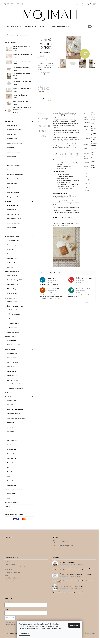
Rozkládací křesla (12, 258)
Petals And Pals (11, 400)
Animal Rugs (10, 422)
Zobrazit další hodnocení (88, 303)
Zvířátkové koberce (12, 205)
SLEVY (7, 393)
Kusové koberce (11, 493)
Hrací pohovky (10, 349)
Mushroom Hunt (12, 458)
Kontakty (7, 561)
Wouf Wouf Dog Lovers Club (15, 409)
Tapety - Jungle (11, 156)
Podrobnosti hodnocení (44, 60)
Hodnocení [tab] (44, 126)
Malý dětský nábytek (13, 332)
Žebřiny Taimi (13, 310)
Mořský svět (10, 188)
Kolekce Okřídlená (11, 503)
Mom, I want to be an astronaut (16, 418)
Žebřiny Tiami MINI (14, 314)
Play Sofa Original (12, 358)
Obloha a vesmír (11, 170)
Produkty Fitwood (14, 323)
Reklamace (7, 575)
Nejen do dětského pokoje (14, 232)
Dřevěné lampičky (12, 340)
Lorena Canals (93, 118)
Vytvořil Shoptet (91, 633)
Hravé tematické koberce (14, 218)
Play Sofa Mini (11, 366)
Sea (8, 436)
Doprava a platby (9, 581)
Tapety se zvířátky (12, 125)
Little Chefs (10, 431)
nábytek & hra (10, 298)
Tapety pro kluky (12, 138)
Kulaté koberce (11, 209)
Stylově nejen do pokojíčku (14, 490)
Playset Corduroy (12, 375)
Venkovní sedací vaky (13, 263)
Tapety (9, 498)
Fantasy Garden (11, 449)
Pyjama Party (10, 427)
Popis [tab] (41, 113)
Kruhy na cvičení (13, 319)
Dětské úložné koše (12, 275)
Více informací (57, 628)
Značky (7, 506)
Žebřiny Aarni (13, 327)
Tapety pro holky (12, 134)
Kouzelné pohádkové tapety (15, 174)
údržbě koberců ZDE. (67, 198)
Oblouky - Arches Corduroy (16, 388)
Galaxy (9, 476)
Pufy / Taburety (11, 245)
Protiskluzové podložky (13, 223)
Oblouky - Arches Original (16, 384)
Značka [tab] (42, 136)
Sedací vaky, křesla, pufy (13, 237)
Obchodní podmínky (10, 564)
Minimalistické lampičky (14, 345)
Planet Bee (10, 472)
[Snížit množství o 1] (43, 101)
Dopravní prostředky (13, 179)
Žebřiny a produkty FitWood (15, 306)
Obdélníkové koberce (13, 214)
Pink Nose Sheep (12, 454)
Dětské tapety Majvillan (13, 152)
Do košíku (49, 99)
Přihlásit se (10, 618)
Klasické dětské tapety (13, 165)
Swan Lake (10, 404)
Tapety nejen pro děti (13, 197)
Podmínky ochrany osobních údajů (14, 567)
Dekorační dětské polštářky (15, 280)
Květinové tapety (12, 183)
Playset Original (11, 371)
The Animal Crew (12, 440)
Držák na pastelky (12, 293)
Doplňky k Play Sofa (12, 380)
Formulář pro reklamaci (11, 578)
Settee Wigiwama (12, 353)
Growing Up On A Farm (13, 413)
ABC (8, 467)
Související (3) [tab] (43, 119)
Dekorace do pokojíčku (13, 284)
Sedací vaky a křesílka (13, 240)
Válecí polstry (11, 267)
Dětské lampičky (10, 337)
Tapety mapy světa (12, 161)
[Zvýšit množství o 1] (43, 99)
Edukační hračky (12, 301)
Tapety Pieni (10, 147)
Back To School (11, 485)
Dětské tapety (9, 121)
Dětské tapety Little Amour (14, 143)
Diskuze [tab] (42, 131)
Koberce (8, 201)
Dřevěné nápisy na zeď (13, 289)
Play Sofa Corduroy (12, 362)
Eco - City (9, 445)
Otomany (9, 254)
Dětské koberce (93, 122)
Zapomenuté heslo (9, 624)
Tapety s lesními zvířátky (14, 129)
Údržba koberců (11, 227)
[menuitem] (13, 26)
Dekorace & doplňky (12, 272)
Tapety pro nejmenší (13, 192)
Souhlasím (74, 625)
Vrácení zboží (8, 569)
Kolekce (8, 396)
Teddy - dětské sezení (13, 463)
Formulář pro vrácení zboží (12, 572)
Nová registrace (9, 622)
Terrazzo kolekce (12, 481)
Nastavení (25, 633)
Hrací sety (10, 249)
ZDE (67, 225)
